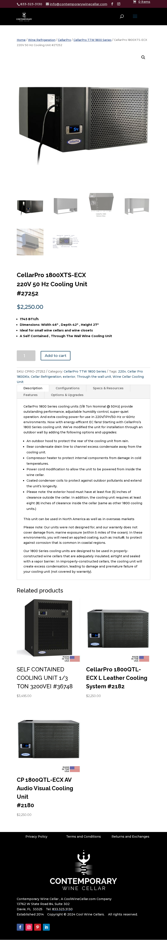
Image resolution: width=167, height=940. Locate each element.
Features (30, 395)
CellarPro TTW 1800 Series (92, 40)
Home (21, 40)
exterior (69, 377)
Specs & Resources (108, 388)
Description (32, 388)
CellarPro (64, 40)
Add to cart (55, 355)
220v (122, 371)
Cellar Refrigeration (46, 377)
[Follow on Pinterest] (37, 927)
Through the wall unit (94, 377)
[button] (143, 57)
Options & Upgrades (67, 395)
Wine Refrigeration (41, 40)
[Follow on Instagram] (28, 927)
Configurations (68, 388)
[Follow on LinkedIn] (46, 927)
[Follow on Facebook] (20, 927)
